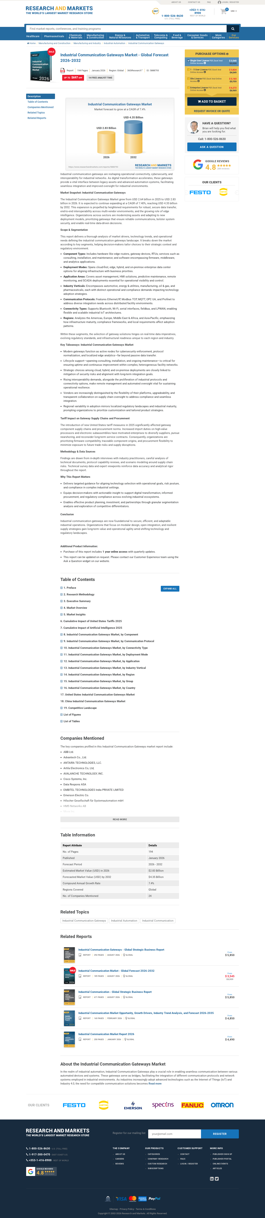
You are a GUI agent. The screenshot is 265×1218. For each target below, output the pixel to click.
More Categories (218, 36)
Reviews (119, 1164)
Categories (154, 1154)
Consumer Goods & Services (197, 36)
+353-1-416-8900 (197, 11)
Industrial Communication (157, 920)
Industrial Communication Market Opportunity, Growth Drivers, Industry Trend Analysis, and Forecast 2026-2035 (146, 1013)
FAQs (182, 1159)
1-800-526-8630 (172, 16)
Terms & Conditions (146, 1209)
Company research (158, 1159)
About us (120, 1154)
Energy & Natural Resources (120, 36)
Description (34, 96)
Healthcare (32, 36)
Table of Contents (38, 101)
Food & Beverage (177, 36)
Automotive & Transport (143, 36)
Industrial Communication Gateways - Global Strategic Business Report (121, 949)
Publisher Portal (222, 1159)
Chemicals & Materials (75, 36)
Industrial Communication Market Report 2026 (106, 1034)
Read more (120, 819)
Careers (119, 1159)
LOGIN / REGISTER (230, 2)
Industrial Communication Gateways (84, 920)
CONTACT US (194, 2)
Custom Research (157, 1164)
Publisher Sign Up (222, 1154)
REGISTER (220, 1134)
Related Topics (36, 112)
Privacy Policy (127, 1209)
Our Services (234, 36)
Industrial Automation (124, 920)
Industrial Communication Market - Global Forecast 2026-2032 (116, 970)
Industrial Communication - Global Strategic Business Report (115, 992)
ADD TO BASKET (212, 101)
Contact (184, 1154)
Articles (217, 1168)
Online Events (220, 1164)
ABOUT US (176, 2)
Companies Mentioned (41, 107)
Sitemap (113, 1209)
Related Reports (37, 118)
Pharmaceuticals (54, 36)
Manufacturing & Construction (95, 36)
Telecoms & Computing (161, 36)
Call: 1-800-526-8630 (212, 139)
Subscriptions (156, 1168)
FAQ (209, 2)
